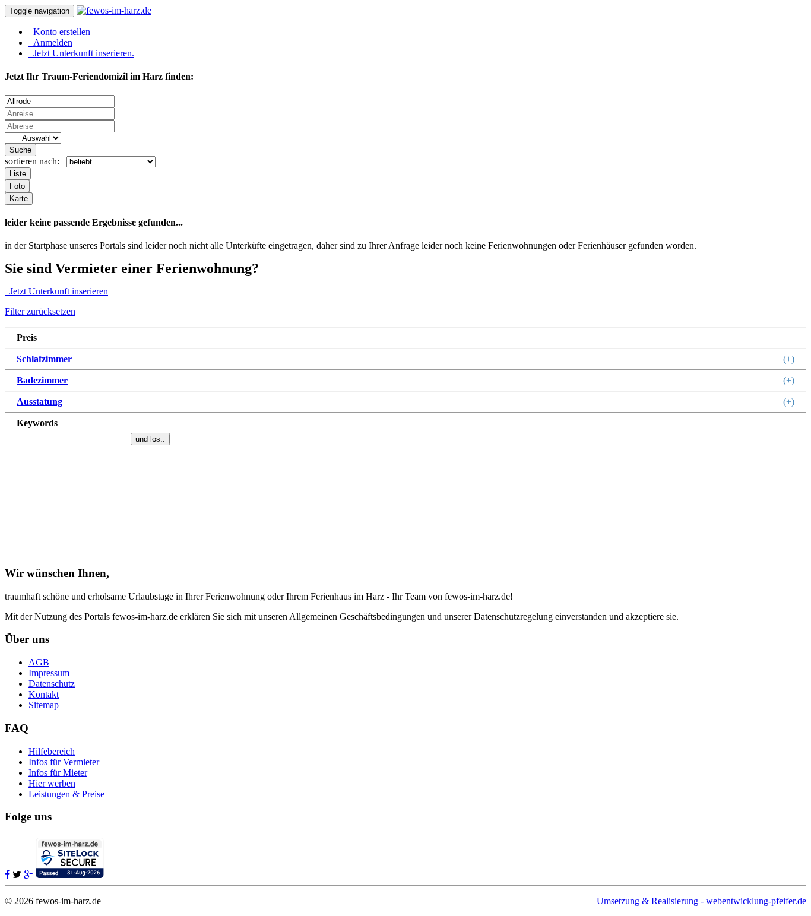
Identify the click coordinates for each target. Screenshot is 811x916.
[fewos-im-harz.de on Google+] (28, 875)
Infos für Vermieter (63, 762)
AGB (38, 662)
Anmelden (50, 42)
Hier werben (51, 783)
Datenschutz (51, 684)
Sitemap (43, 705)
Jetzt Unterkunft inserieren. (81, 53)
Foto (17, 186)
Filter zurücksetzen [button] (40, 311)
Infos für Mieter (57, 773)
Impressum (48, 673)
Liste (17, 173)
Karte (18, 198)
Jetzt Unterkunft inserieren (56, 291)
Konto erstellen (59, 32)
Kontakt (43, 694)
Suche (20, 149)
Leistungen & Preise (66, 794)
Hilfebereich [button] (51, 751)
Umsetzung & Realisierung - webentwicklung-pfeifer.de (701, 901)
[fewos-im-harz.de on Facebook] (7, 875)
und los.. (150, 439)
